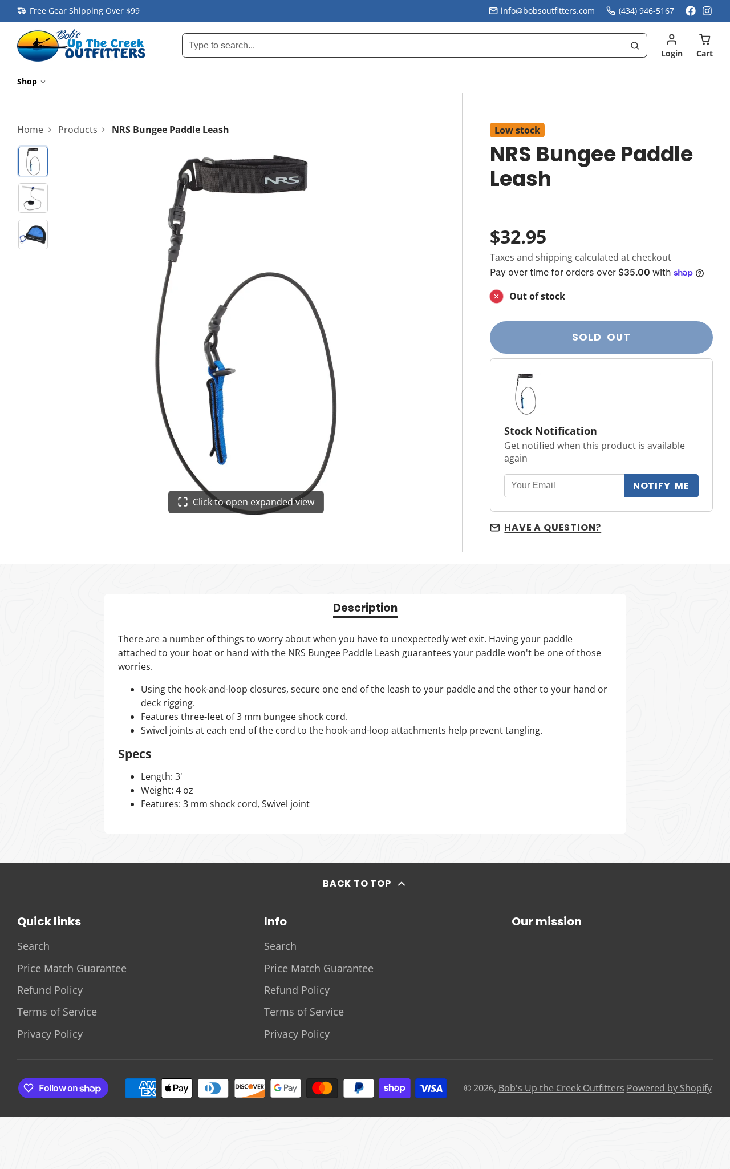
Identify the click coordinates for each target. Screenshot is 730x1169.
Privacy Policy (50, 1034)
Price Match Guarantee (72, 968)
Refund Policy (50, 990)
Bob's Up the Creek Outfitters (561, 1088)
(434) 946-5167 (646, 10)
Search (33, 946)
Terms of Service (57, 1011)
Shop (27, 81)
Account (672, 45)
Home (30, 129)
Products (78, 129)
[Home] (81, 45)
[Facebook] (691, 11)
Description (365, 609)
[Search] (635, 46)
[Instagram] (708, 11)
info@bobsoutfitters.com (548, 10)
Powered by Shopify (669, 1088)
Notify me (661, 485)
